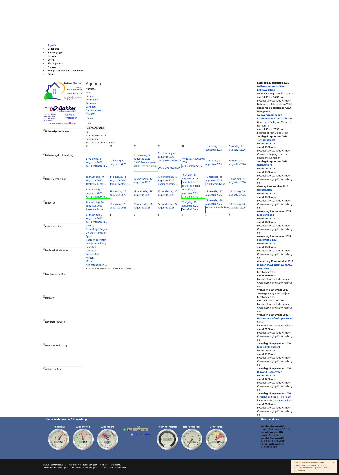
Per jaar (90, 96)
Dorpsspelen (264, 189)
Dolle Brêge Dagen (96, 229)
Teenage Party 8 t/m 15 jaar (273, 293)
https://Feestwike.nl (281, 325)
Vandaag (91, 106)
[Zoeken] (169, 114)
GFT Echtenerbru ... (97, 165)
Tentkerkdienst (266, 139)
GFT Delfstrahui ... (192, 165)
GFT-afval (91, 250)
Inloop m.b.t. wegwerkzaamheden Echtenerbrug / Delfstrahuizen (275, 115)
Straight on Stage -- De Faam (274, 396)
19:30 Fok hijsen (191, 185)
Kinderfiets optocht (268, 346)
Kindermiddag (265, 214)
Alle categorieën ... (96, 264)
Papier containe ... (120, 183)
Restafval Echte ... (96, 183)
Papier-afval (92, 254)
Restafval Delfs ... (191, 182)
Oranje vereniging (96, 243)
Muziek (90, 261)
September (92, 139)
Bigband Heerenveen (269, 371)
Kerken (90, 257)
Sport (89, 236)
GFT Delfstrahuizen (268, 447)
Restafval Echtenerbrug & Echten (275, 429)
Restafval (91, 247)
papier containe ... (168, 183)
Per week (91, 103)
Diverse (90, 225)
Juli (87, 131)
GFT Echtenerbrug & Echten (272, 441)
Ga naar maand (94, 110)
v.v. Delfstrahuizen (96, 232)
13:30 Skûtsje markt (145, 162)
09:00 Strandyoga (215, 183)
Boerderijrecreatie (96, 239)
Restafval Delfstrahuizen (271, 435)
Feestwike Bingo (267, 239)
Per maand (92, 99)
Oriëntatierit (264, 164)
